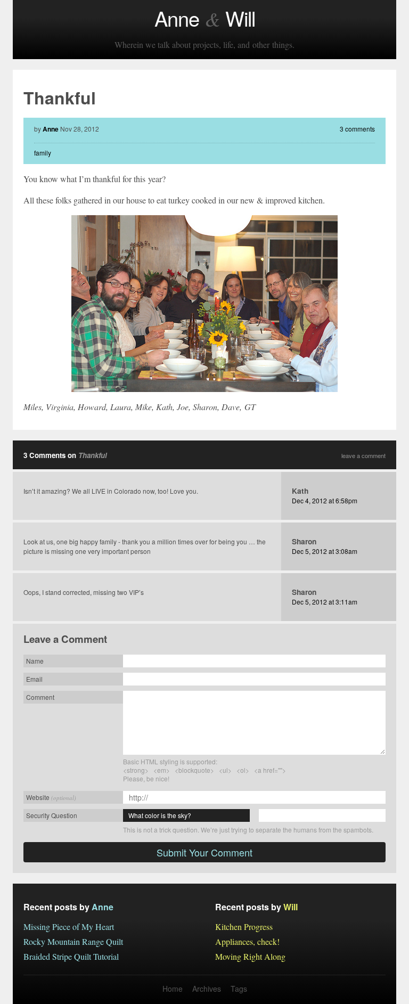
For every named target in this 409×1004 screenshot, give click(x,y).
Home (172, 988)
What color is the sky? (159, 815)
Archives (206, 988)
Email (34, 678)
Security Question (51, 815)
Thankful (92, 455)
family (42, 152)
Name (35, 660)
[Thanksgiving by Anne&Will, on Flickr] (204, 303)
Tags (239, 988)
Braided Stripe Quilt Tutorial (71, 956)
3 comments (357, 128)
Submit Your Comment (204, 852)
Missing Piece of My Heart (68, 926)
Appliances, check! (247, 941)
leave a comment (363, 456)
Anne (51, 129)
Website (51, 797)
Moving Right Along (250, 956)
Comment (40, 696)
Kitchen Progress (244, 926)
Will (290, 907)
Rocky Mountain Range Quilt (73, 941)
